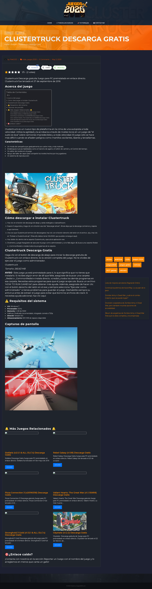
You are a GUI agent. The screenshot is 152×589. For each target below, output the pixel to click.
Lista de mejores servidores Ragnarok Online (122, 283)
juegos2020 (111, 265)
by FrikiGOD (12, 59)
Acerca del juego (13, 98)
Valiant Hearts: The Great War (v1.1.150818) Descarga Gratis (31, 118)
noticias (137, 265)
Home (49, 23)
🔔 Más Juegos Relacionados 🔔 (20, 110)
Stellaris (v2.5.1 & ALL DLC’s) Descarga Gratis (26, 112)
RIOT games (111, 270)
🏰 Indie (19, 33)
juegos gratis (125, 265)
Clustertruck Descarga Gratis (18, 103)
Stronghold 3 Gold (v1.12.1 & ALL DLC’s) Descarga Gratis (30, 119)
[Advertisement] (51, 165)
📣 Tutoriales (83, 23)
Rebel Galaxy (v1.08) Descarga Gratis (25, 114)
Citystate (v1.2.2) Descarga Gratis (24, 121)
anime (109, 259)
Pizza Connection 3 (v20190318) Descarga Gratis (28, 116)
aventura (118, 259)
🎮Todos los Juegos (64, 23)
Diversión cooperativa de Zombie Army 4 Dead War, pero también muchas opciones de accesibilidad (123, 305)
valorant (123, 270)
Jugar (9, 467)
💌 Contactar (99, 23)
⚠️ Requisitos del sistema (17, 105)
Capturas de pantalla (15, 107)
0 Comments (44, 59)
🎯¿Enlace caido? (14, 124)
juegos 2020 (32, 59)
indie (24, 59)
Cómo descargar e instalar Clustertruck (22, 100)
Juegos (9, 33)
